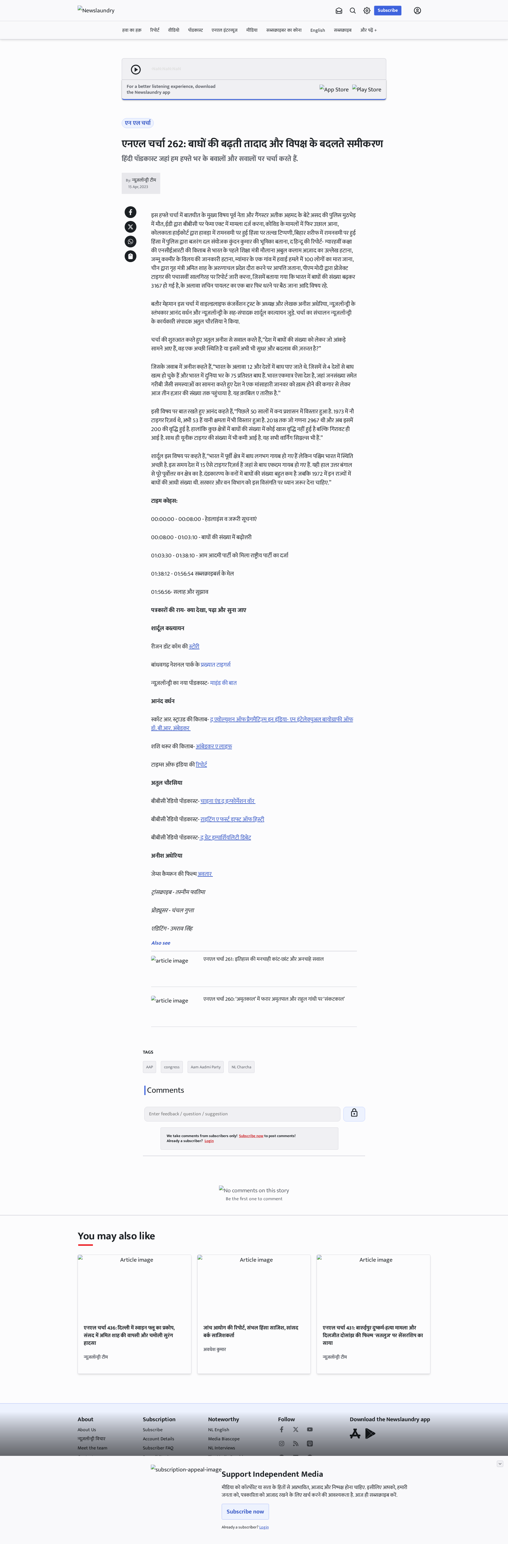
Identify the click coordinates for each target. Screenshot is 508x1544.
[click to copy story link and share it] (130, 256)
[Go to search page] (353, 10)
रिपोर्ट (154, 30)
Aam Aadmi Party (205, 1067)
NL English (218, 1430)
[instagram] (282, 1444)
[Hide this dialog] (500, 1464)
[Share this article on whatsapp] (130, 241)
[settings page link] (366, 10)
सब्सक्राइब (343, 30)
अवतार (205, 874)
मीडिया (252, 30)
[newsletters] (339, 11)
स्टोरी (194, 647)
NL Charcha (241, 1067)
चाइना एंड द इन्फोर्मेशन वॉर (227, 801)
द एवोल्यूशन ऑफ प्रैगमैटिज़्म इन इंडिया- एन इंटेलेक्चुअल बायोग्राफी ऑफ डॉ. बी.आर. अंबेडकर (252, 724)
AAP (149, 1067)
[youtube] (310, 1430)
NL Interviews (221, 1448)
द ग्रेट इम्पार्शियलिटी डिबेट (225, 838)
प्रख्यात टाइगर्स (215, 665)
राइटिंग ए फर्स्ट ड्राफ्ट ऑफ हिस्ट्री (232, 819)
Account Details (158, 1439)
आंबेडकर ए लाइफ (214, 747)
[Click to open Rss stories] (296, 1444)
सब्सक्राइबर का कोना (284, 30)
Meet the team (92, 1448)
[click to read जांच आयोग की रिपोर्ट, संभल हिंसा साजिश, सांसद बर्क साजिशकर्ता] (254, 1286)
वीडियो (173, 30)
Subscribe (388, 10)
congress (172, 1067)
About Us (87, 1430)
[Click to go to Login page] (417, 10)
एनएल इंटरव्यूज (225, 30)
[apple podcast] (310, 1444)
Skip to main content (106, 48)
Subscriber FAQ (158, 1448)
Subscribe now (245, 1512)
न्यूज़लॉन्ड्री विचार (92, 1439)
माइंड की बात (224, 683)
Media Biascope (224, 1439)
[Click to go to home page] (101, 11)
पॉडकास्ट (195, 30)
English (317, 30)
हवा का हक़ (131, 30)
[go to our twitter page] (296, 1430)
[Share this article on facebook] (130, 212)
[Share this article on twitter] (130, 227)
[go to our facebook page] (282, 1430)
